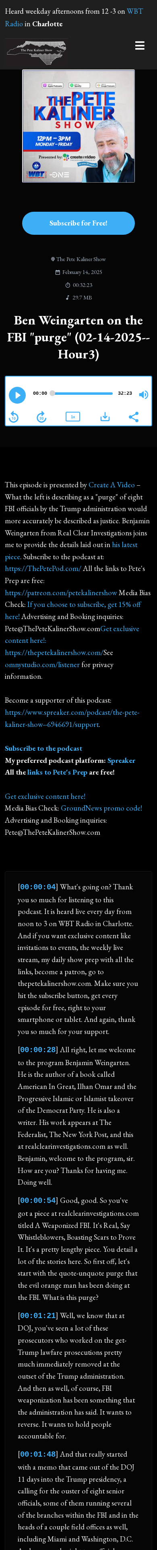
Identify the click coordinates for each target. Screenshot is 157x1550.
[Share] (133, 416)
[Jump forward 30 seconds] (41, 417)
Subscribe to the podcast (43, 748)
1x (73, 417)
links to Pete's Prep (57, 772)
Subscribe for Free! (78, 222)
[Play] (17, 395)
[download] (105, 417)
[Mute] (144, 395)
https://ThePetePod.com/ (43, 568)
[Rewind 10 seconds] (13, 417)
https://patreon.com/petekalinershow (61, 593)
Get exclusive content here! (45, 796)
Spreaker (121, 760)
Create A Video (112, 485)
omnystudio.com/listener (42, 664)
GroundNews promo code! (101, 808)
